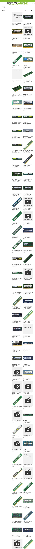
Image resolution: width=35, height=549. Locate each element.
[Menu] (1, 3)
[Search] (3, 3)
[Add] (32, 21)
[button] (29, 11)
